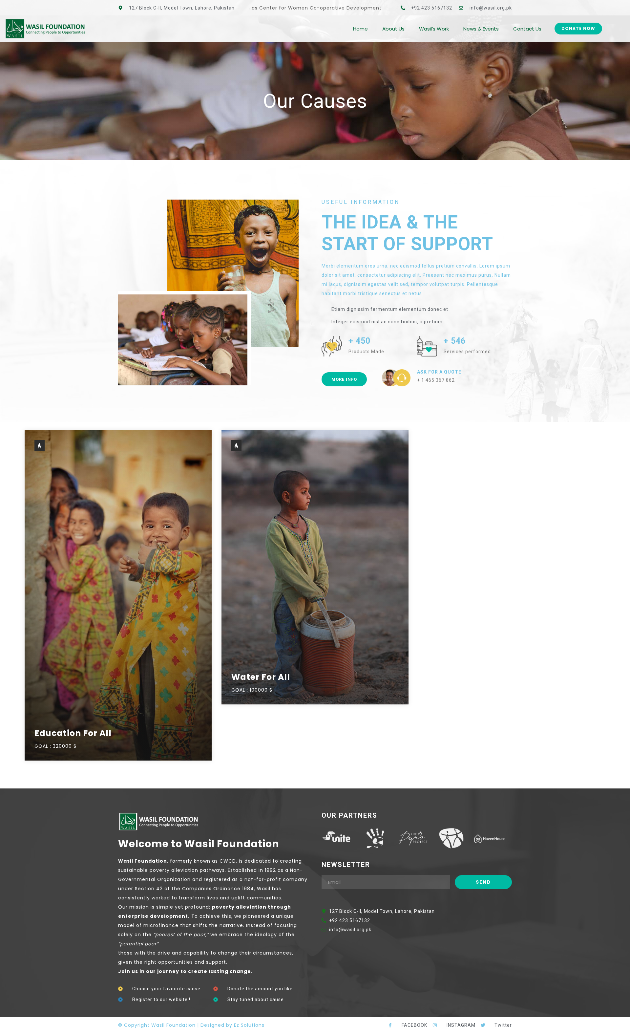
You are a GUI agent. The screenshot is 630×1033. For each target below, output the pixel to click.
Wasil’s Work (434, 28)
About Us (393, 28)
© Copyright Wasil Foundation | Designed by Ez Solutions (191, 1025)
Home (360, 28)
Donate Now (578, 28)
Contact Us (527, 28)
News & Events (481, 28)
